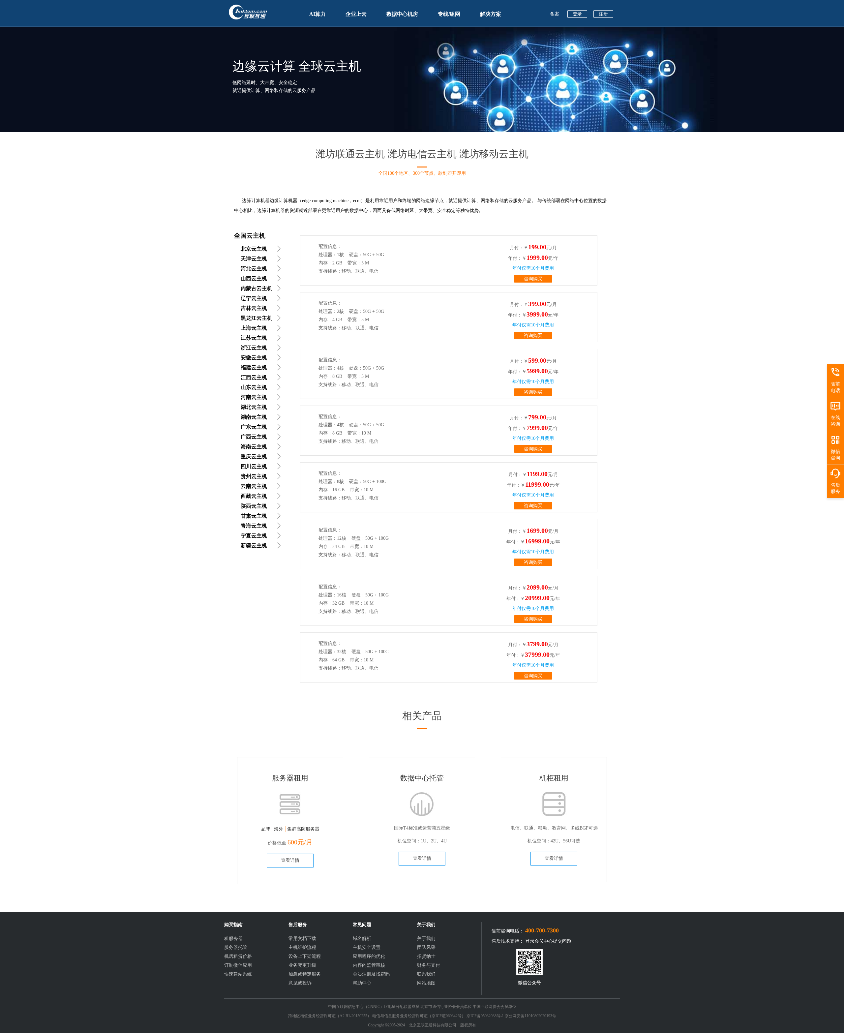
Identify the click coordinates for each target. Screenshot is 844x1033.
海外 (278, 829)
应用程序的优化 (369, 956)
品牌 (265, 829)
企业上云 (356, 14)
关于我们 (426, 938)
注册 (603, 14)
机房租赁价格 (238, 956)
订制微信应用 (238, 965)
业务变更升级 (302, 965)
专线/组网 (449, 14)
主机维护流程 (302, 947)
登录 (577, 14)
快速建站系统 (238, 974)
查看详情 (290, 860)
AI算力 (317, 14)
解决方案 (490, 14)
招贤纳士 (426, 956)
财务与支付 (428, 965)
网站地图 (426, 983)
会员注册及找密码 (371, 974)
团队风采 (426, 947)
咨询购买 (533, 278)
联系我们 (426, 974)
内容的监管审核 (369, 965)
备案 (554, 14)
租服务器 (233, 938)
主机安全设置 (366, 947)
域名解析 (362, 938)
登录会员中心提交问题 (548, 941)
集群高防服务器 (303, 829)
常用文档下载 (302, 938)
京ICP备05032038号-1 (485, 1016)
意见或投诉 (300, 983)
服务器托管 (235, 947)
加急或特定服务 (304, 974)
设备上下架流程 (304, 956)
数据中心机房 (402, 14)
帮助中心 (362, 983)
